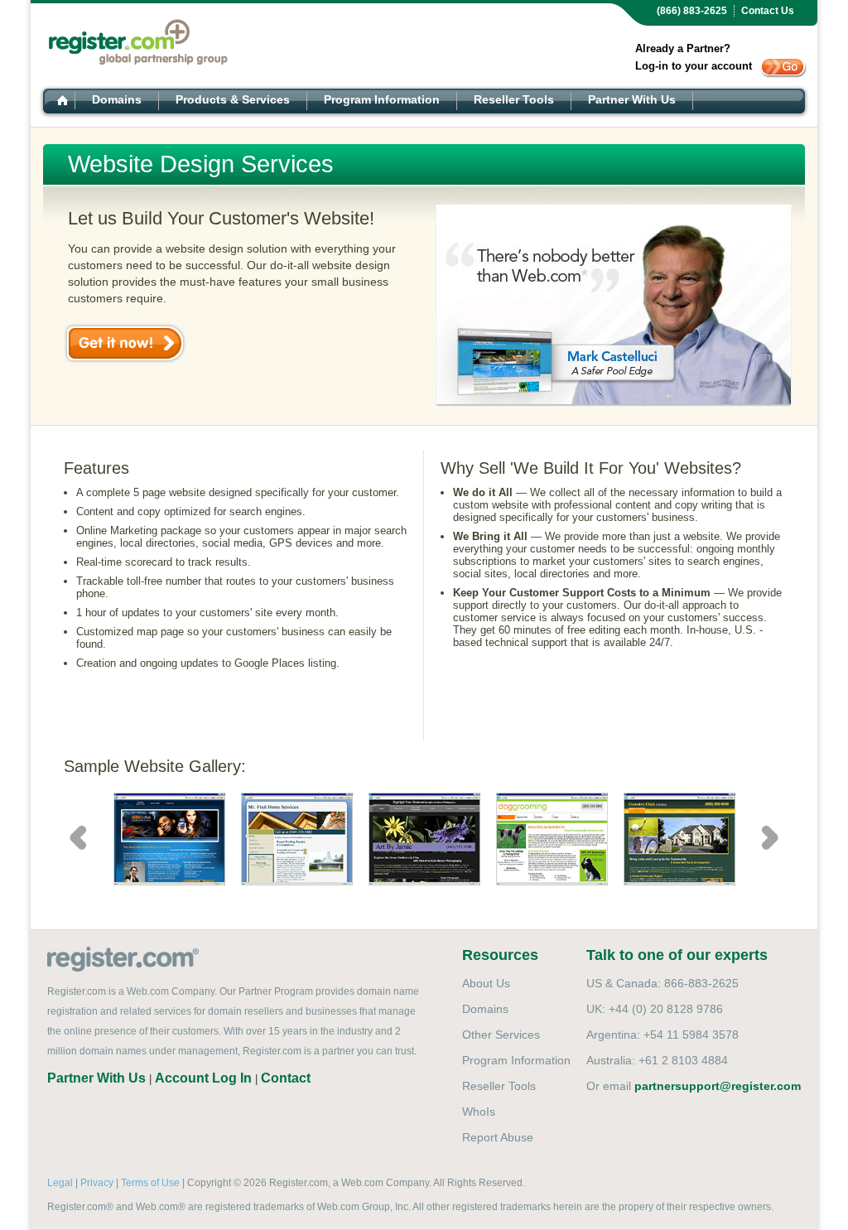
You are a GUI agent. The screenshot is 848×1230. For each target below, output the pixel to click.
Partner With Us (632, 99)
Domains (117, 99)
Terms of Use (150, 1183)
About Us (486, 983)
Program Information (382, 99)
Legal (60, 1183)
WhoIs (478, 1111)
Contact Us (767, 11)
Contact (286, 1078)
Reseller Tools (514, 99)
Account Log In (203, 1078)
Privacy (96, 1183)
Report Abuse (497, 1137)
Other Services (501, 1034)
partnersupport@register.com (717, 1086)
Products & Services (233, 99)
